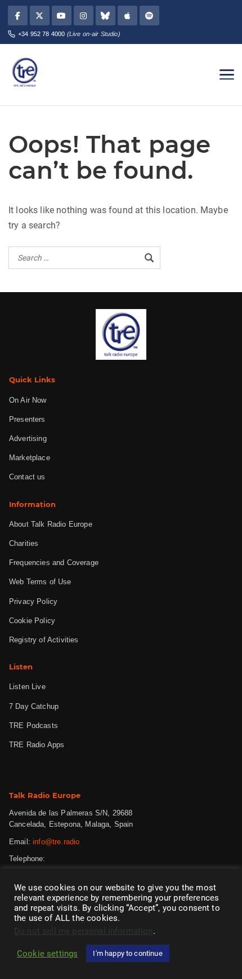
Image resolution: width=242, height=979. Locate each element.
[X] (40, 15)
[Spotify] (149, 15)
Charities (23, 543)
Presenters (27, 419)
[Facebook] (18, 15)
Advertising (28, 438)
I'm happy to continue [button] (127, 953)
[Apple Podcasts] (127, 15)
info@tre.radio (56, 841)
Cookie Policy (32, 620)
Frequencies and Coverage (53, 562)
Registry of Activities (44, 640)
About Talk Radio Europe (50, 524)
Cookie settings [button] (47, 954)
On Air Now (28, 400)
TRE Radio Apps (36, 744)
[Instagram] (83, 15)
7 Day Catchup (34, 706)
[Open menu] (226, 74)
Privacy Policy (33, 601)
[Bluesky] (105, 15)
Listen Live (27, 686)
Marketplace (29, 457)
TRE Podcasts (33, 725)
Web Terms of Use (40, 581)
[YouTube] (61, 15)
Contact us (27, 477)
